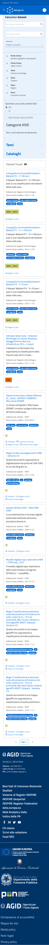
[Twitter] (14, 822)
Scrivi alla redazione (15, 832)
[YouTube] (19, 822)
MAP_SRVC (12, 212)
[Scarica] (6, 435)
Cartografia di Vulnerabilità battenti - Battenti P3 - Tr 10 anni (23, 283)
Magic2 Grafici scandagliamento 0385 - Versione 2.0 (24, 454)
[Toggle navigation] (4, 10)
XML (8, 380)
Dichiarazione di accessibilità (17, 917)
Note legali (7, 935)
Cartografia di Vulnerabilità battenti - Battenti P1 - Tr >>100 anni (23, 229)
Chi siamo (8, 828)
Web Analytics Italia (15, 812)
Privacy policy (9, 942)
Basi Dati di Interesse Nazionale (22, 786)
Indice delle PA (12, 816)
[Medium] (9, 822)
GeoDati (7, 790)
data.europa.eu (12, 808)
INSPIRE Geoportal (14, 799)
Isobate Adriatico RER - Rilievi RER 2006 (22, 509)
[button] (11, 3)
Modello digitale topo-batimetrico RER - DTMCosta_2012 (24, 561)
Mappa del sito (9, 923)
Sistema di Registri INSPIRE (19, 795)
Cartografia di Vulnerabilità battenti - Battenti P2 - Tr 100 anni (23, 174)
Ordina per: (9, 41)
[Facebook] (4, 822)
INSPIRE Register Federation (20, 803)
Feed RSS (8, 837)
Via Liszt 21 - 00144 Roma (13, 761)
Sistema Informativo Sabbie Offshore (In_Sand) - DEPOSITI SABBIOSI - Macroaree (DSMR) (24, 398)
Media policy (8, 929)
